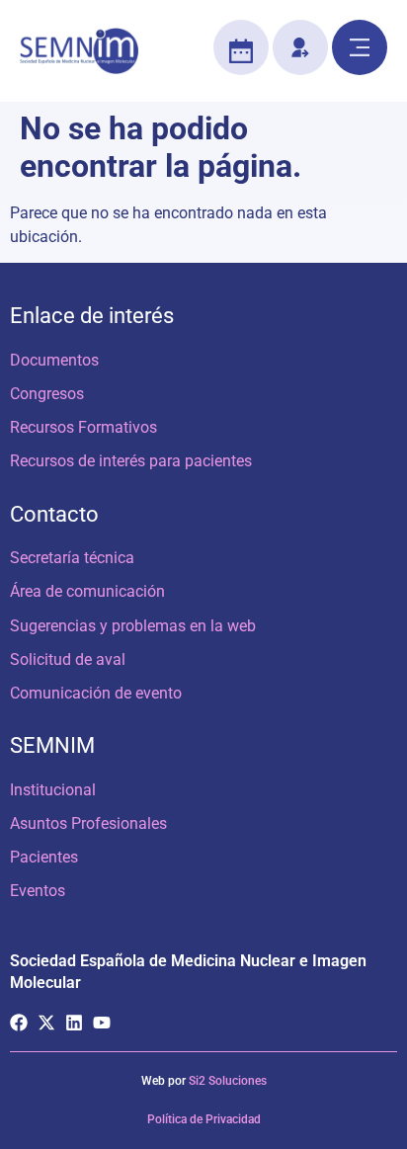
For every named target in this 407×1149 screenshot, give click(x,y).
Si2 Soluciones (228, 1081)
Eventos (37, 890)
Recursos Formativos (83, 427)
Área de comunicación (87, 591)
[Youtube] (102, 1022)
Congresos (47, 393)
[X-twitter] (46, 1022)
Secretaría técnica (72, 557)
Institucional (53, 789)
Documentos (54, 360)
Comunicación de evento (96, 693)
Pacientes (44, 857)
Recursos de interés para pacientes (131, 460)
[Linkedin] (74, 1022)
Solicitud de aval (67, 659)
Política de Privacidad (204, 1119)
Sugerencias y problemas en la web (133, 625)
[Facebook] (19, 1022)
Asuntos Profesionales (88, 823)
